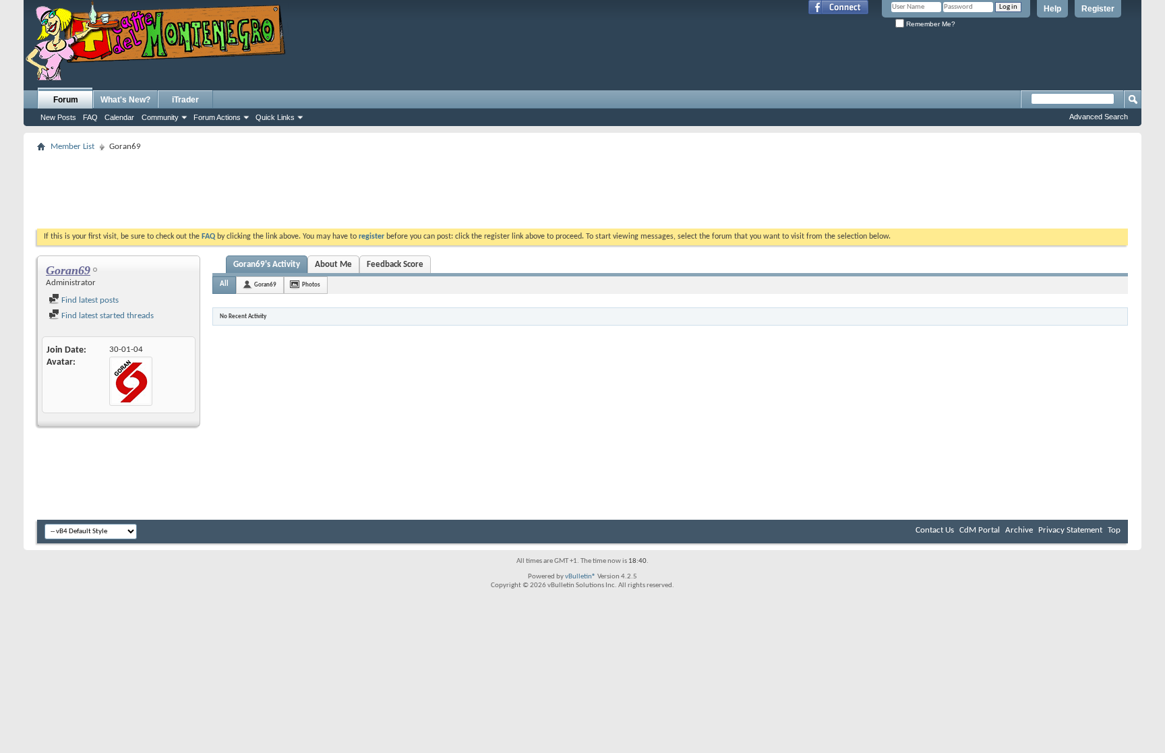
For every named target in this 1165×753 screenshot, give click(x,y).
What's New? (125, 99)
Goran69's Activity (266, 264)
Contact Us (935, 530)
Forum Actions (217, 117)
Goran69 (265, 285)
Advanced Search (1098, 117)
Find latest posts (89, 300)
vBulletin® (580, 576)
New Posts (58, 117)
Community (160, 117)
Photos (311, 285)
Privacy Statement (1070, 530)
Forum (65, 99)
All (224, 284)
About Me (333, 264)
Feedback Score (395, 264)
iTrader (185, 99)
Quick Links (275, 117)
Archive (1019, 530)
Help (1052, 8)
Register (1097, 8)
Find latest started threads (106, 315)
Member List (72, 146)
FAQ (90, 117)
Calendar (119, 117)
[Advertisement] (582, 186)
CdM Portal (979, 530)
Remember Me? (929, 24)
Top (1114, 530)
